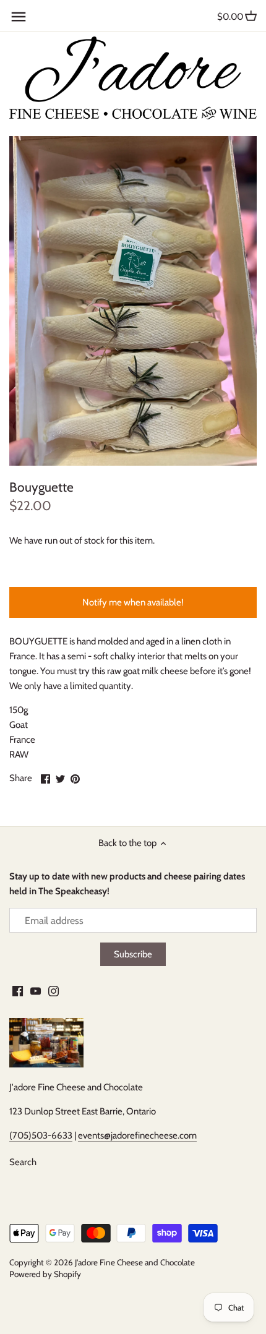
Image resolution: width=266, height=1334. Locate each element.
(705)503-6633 (40, 1135)
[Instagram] (53, 990)
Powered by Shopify (45, 1274)
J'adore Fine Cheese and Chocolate (135, 1262)
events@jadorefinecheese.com (137, 1135)
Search (22, 1162)
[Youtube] (35, 990)
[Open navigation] (18, 16)
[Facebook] (17, 990)
